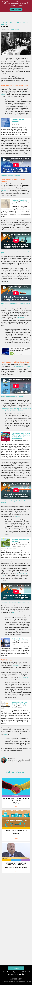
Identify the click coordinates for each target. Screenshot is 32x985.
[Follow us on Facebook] (17, 974)
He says (6, 734)
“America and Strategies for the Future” (20, 366)
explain (18, 516)
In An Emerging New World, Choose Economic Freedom (19, 703)
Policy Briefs (16, 803)
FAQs (23, 972)
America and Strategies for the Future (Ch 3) (12, 396)
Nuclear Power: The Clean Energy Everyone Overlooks (15, 602)
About (19, 972)
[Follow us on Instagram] (23, 974)
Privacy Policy (16, 983)
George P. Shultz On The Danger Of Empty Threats (16, 799)
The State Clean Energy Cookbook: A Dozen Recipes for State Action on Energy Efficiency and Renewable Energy (21, 435)
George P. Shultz (15, 29)
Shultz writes (16, 665)
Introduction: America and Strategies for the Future (16, 864)
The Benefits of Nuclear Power (20, 639)
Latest (11, 972)
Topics (7, 972)
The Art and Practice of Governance (18, 120)
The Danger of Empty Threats (19, 200)
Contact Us (27, 972)
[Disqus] (16, 899)
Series (3, 972)
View (16, 806)
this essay (14, 189)
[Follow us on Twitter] (20, 974)
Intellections (16, 833)
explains (14, 612)
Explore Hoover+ (16, 9)
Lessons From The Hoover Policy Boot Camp (16, 867)
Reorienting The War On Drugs (16, 831)
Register (15, 972)
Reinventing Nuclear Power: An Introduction (20, 540)
